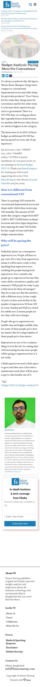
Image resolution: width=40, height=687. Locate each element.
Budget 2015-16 (10, 385)
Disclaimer (12, 648)
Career (9, 618)
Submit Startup (14, 652)
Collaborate (12, 622)
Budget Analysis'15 (28, 385)
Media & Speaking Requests (15, 642)
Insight (4, 62)
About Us (10, 614)
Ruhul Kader (8, 72)
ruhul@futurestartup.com (13, 472)
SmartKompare (29, 168)
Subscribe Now (20, 523)
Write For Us (12, 626)
